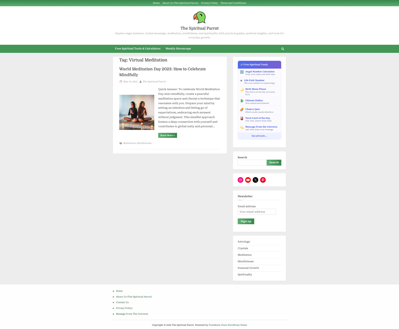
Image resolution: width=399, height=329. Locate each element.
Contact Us (122, 302)
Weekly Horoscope (178, 48)
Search (242, 157)
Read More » (168, 136)
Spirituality (245, 274)
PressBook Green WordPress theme (228, 325)
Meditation (129, 143)
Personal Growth (248, 267)
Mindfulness (144, 143)
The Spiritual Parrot (199, 28)
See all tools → (259, 136)
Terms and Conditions (233, 3)
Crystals (243, 248)
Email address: (247, 206)
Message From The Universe (132, 314)
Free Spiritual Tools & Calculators (138, 48)
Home (156, 3)
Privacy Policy (209, 3)
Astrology (244, 241)
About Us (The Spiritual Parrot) (180, 3)
